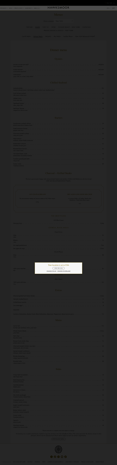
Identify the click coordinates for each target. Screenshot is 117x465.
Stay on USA (58, 268)
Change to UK (51, 271)
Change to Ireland (64, 271)
